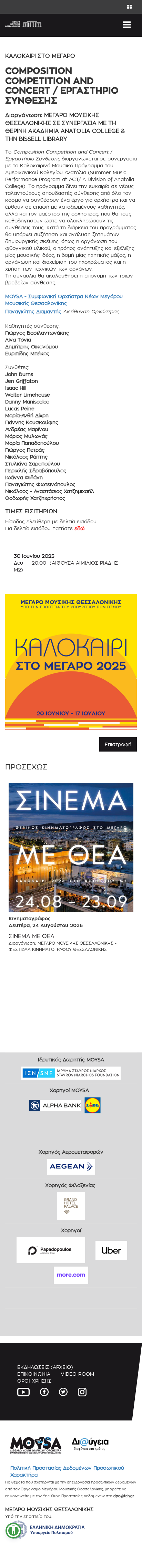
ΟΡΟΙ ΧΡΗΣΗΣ (34, 1380)
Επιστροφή (118, 744)
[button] (13, 1530)
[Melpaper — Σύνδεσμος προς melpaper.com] (112, 1102)
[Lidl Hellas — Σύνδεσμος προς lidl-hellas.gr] (82, 1102)
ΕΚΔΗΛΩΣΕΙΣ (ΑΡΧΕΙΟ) (45, 1367)
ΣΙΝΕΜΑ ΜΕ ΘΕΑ (31, 936)
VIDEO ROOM (77, 1373)
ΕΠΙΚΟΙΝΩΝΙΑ (33, 1373)
